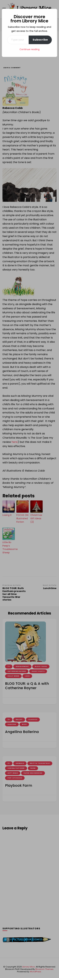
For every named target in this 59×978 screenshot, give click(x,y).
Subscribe (40, 40)
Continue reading (29, 49)
